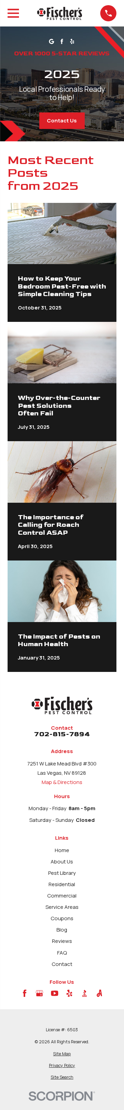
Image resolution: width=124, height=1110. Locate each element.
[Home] (59, 13)
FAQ (62, 952)
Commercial (61, 895)
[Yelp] (69, 993)
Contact (62, 964)
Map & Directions (62, 782)
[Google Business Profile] (39, 993)
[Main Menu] (13, 13)
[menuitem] (62, 1054)
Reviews (62, 941)
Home (62, 850)
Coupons (62, 918)
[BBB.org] (84, 993)
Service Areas (62, 907)
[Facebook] (24, 993)
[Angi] (99, 993)
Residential (62, 884)
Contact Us (62, 120)
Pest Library (62, 873)
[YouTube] (54, 993)
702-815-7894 (62, 734)
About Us (62, 861)
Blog (61, 929)
